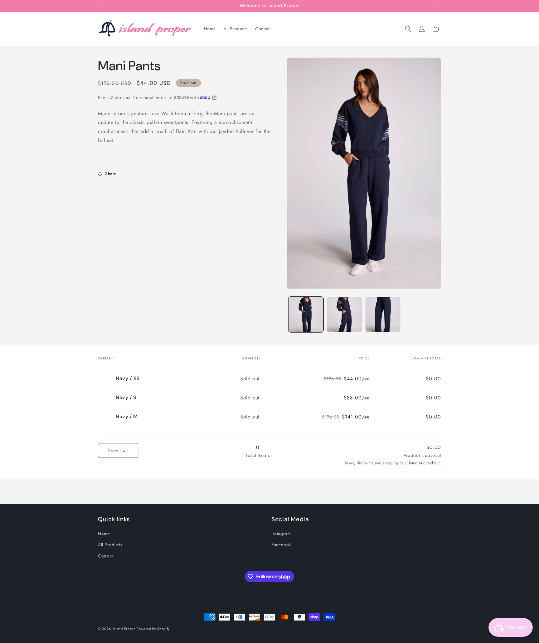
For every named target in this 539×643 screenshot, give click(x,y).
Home (104, 534)
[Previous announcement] (100, 6)
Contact (105, 556)
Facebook (281, 545)
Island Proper (124, 628)
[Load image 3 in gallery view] (383, 314)
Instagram (281, 534)
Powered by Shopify (153, 628)
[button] (408, 29)
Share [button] (111, 174)
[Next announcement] (439, 6)
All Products (110, 545)
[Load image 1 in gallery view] (305, 314)
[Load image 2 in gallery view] (344, 314)
